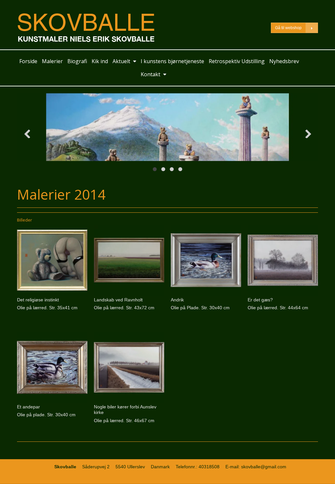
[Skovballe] (90, 28)
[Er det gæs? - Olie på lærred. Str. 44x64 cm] (283, 260)
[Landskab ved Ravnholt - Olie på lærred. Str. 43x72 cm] (129, 260)
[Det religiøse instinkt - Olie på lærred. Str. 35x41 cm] (52, 260)
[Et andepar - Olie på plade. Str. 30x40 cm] (52, 367)
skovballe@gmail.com (263, 466)
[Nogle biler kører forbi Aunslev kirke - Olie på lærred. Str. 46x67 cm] (129, 367)
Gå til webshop (288, 28)
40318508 (209, 466)
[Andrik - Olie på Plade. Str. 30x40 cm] (206, 260)
